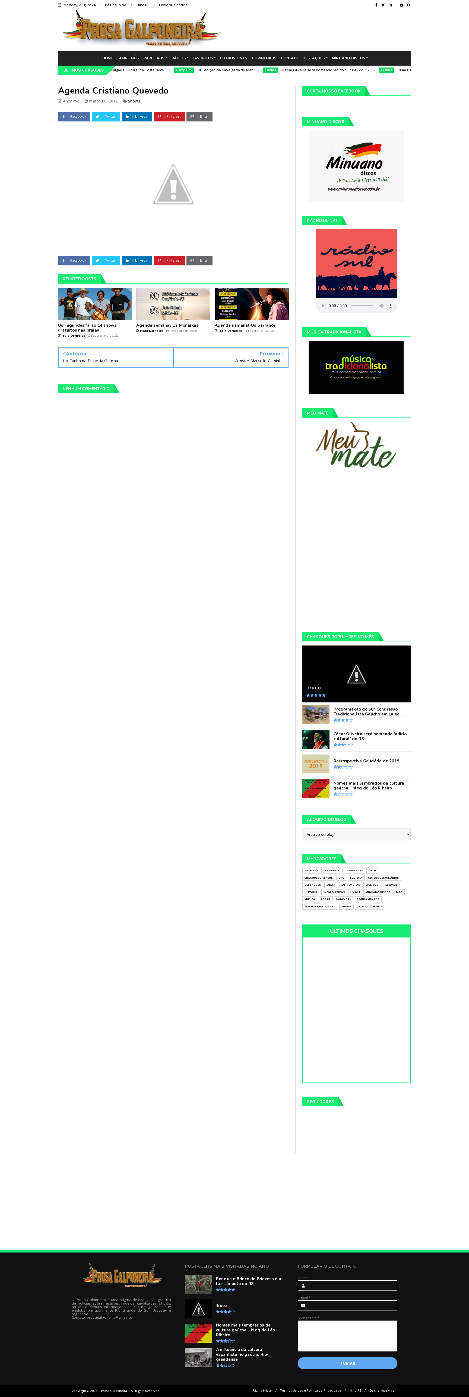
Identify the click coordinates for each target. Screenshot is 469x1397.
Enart (331, 885)
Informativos (334, 892)
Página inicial (116, 4)
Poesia (326, 899)
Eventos (372, 885)
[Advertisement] (320, 30)
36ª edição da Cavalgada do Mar (191, 70)
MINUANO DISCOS (348, 58)
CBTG (372, 870)
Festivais (390, 885)
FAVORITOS (203, 58)
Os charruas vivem (383, 1390)
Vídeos (377, 906)
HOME (107, 58)
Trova (362, 906)
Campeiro (150, 70)
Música (310, 899)
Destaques (313, 885)
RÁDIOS (179, 58)
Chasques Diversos (319, 877)
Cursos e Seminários (383, 877)
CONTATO (289, 58)
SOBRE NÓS (128, 58)
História (311, 892)
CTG (341, 877)
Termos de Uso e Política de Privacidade (310, 1390)
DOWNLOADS (264, 58)
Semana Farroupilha (320, 906)
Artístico (312, 870)
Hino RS (143, 4)
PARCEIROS (154, 58)
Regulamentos (368, 899)
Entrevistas (350, 885)
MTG (399, 892)
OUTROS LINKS (233, 58)
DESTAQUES (314, 58)
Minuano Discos (378, 892)
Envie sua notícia (173, 4)
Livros (355, 892)
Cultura (236, 70)
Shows (134, 101)
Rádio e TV (343, 899)
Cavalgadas (354, 870)
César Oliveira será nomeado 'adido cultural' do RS (291, 70)
